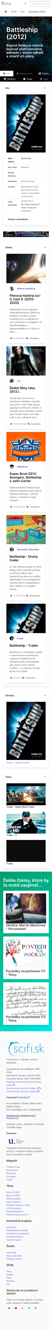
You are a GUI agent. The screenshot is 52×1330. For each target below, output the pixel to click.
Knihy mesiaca (13, 1202)
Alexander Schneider (28, 549)
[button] (25, 3)
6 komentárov (30, 678)
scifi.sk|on (11, 1227)
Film (22, 11)
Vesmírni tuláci (13, 1240)
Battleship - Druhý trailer (24, 558)
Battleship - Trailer (24, 645)
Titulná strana (13, 1167)
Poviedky (11, 1176)
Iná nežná (11, 1252)
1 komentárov (34, 507)
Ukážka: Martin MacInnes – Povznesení (25, 927)
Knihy (9, 1277)
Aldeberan (22, 466)
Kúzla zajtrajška (14, 1255)
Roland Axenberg (26, 288)
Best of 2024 (13, 1195)
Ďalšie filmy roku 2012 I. (22, 390)
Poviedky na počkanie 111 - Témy (25, 973)
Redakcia (11, 1118)
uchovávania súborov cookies (21, 1091)
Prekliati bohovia (14, 1211)
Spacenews (12, 1170)
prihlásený (26, 210)
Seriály (9, 1274)
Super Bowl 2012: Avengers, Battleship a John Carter (25, 477)
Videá (9, 1179)
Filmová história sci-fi (17, 1214)
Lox (19, 381)
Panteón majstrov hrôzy (18, 1205)
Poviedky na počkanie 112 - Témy (26, 1018)
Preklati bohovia (14, 1236)
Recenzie (10, 1173)
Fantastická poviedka (17, 1230)
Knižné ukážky (13, 1198)
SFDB (13, 11)
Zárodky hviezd (14, 1259)
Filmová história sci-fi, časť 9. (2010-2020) (25, 299)
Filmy (9, 1271)
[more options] (45, 88)
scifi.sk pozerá (13, 1208)
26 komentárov (34, 596)
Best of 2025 (13, 1192)
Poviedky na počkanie (17, 1233)
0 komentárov (34, 338)
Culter (20, 638)
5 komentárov (36, 424)
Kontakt (23, 1097)
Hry (8, 1284)
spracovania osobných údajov (21, 1088)
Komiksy (10, 1281)
